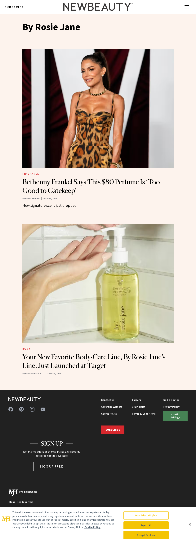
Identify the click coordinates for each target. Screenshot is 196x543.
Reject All (146, 525)
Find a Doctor (171, 400)
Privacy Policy (171, 406)
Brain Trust (138, 406)
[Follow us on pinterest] (21, 409)
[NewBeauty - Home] (98, 7)
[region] (98, 525)
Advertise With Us (111, 406)
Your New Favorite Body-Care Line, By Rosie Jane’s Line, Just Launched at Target (93, 361)
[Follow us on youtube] (43, 409)
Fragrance (30, 173)
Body (26, 348)
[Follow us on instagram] (32, 409)
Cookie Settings (175, 416)
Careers (136, 400)
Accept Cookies (146, 535)
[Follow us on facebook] (10, 409)
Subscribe (14, 7)
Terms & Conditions (144, 413)
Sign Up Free (52, 466)
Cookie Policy (109, 413)
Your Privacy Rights (146, 515)
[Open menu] (186, 6)
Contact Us (107, 400)
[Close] (190, 524)
